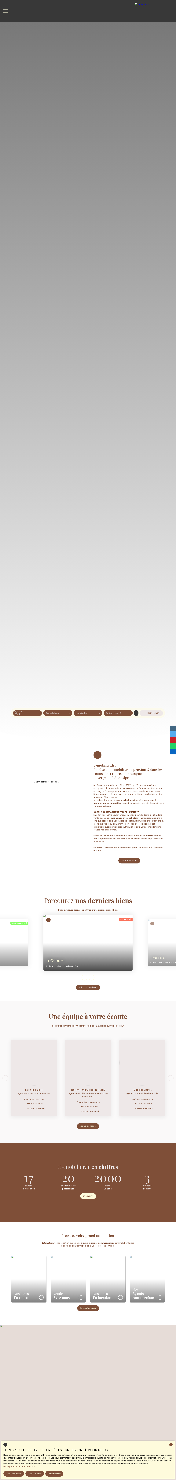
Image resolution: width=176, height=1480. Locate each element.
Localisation (82, 713)
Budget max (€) (114, 713)
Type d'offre (19, 712)
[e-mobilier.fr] (154, 11)
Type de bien (52, 713)
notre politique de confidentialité (19, 1466)
